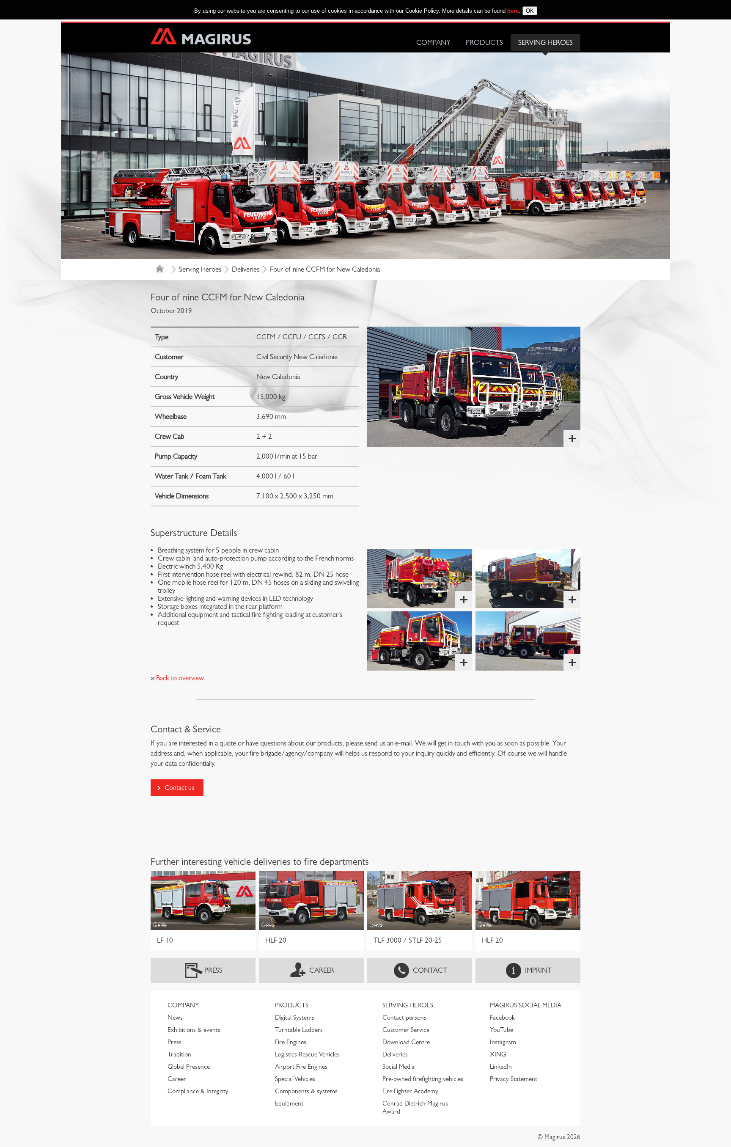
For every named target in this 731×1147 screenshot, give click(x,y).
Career (321, 970)
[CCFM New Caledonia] (473, 387)
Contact (430, 970)
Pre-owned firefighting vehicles (422, 1079)
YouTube (501, 1030)
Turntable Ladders (299, 1030)
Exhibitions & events (194, 1030)
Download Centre (406, 1042)
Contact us (179, 788)
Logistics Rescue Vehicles (307, 1054)
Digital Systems (294, 1017)
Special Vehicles (295, 1079)
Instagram (503, 1042)
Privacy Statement (513, 1079)
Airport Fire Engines (301, 1066)
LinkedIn (501, 1066)
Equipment (289, 1103)
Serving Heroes (545, 43)
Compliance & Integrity (198, 1091)
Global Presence (189, 1066)
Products (484, 43)
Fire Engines (290, 1042)
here (513, 11)
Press (213, 970)
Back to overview (179, 678)
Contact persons (404, 1017)
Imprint (538, 970)
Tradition (179, 1054)
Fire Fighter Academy (410, 1091)
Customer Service (405, 1030)
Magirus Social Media (525, 1005)
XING (498, 1054)
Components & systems (306, 1091)
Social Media (398, 1066)
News (175, 1017)
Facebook (502, 1017)
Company (433, 43)
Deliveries (245, 269)
